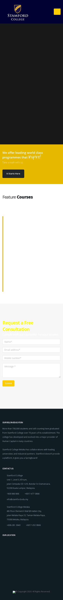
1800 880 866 (13, 493)
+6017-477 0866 (32, 493)
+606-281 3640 (13, 525)
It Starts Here (13, 173)
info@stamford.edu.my (17, 499)
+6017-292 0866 (33, 525)
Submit (8, 383)
